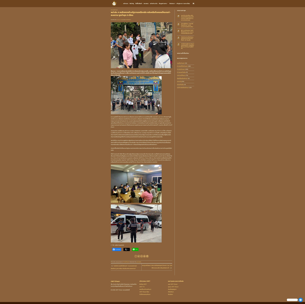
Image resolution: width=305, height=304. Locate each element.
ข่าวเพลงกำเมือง (181, 72)
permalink (139, 262)
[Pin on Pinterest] (144, 256)
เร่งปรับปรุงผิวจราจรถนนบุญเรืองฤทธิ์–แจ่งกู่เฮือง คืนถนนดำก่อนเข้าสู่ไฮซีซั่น (187, 46)
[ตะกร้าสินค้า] (193, 3)
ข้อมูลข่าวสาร (163, 3)
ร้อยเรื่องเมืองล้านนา (182, 78)
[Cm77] (114, 3)
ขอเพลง (146, 3)
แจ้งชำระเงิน (153, 3)
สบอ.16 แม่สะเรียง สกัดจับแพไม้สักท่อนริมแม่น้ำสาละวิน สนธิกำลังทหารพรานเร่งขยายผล (187, 18)
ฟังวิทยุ (132, 3)
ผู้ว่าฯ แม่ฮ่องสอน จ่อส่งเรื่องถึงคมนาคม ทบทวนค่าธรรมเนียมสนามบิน (187, 32)
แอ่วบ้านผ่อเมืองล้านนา (183, 87)
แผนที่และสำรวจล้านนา (145, 289)
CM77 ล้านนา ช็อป (144, 292)
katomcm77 (128, 19)
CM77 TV (142, 287)
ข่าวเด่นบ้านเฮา (114, 10)
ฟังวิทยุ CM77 (143, 284)
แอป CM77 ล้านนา (173, 284)
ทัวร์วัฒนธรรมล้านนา (144, 294)
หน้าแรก (125, 3)
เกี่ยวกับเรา (171, 292)
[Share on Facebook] (135, 256)
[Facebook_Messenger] (300, 300)
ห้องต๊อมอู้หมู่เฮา (172, 289)
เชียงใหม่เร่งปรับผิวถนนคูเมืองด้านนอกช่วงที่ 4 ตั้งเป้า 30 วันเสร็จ (187, 38)
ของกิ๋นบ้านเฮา (181, 63)
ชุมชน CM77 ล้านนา (173, 287)
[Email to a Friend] (141, 256)
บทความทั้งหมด (181, 75)
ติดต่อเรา (172, 3)
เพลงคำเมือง (180, 84)
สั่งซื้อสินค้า (138, 3)
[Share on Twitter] (138, 256)
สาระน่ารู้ (179, 81)
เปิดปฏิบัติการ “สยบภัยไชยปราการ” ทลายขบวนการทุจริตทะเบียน (187, 25)
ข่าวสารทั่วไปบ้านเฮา (182, 66)
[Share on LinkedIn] (147, 256)
